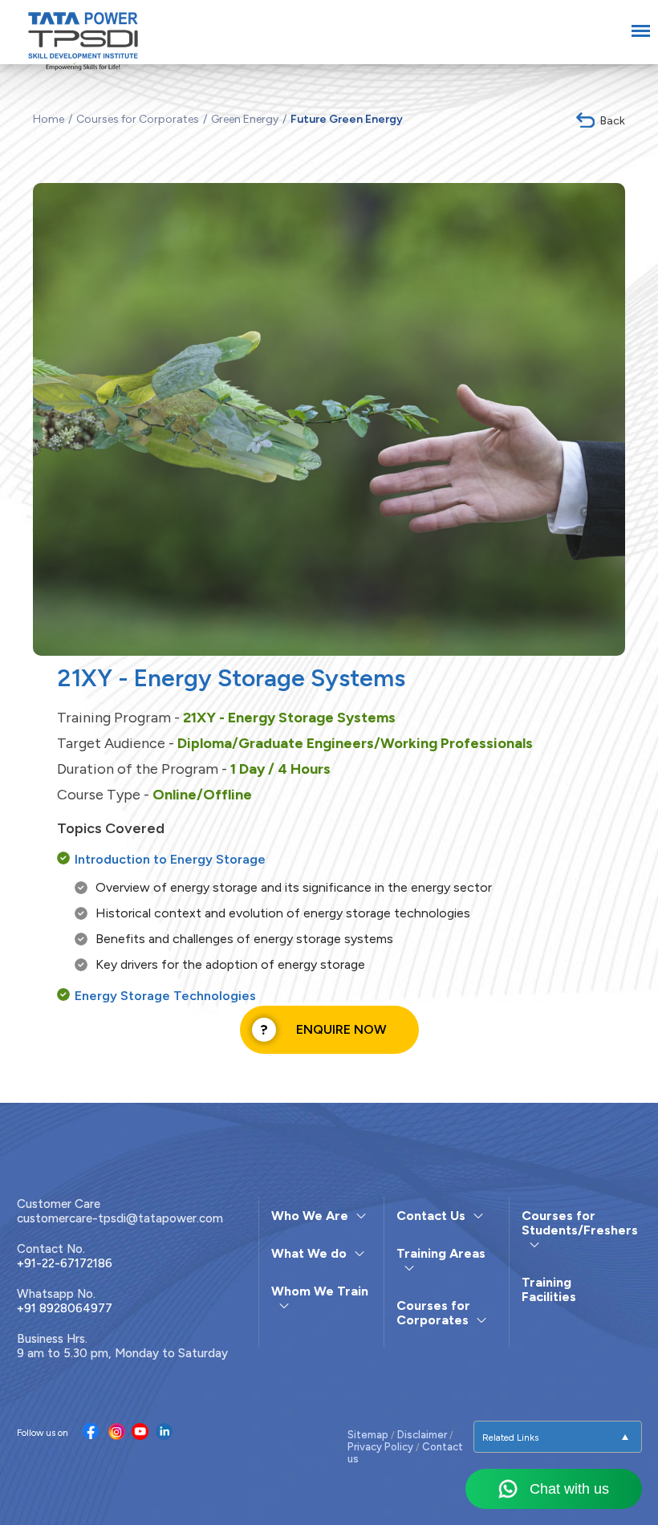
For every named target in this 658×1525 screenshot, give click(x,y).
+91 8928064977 (64, 1308)
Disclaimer (422, 1435)
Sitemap (367, 1435)
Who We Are (309, 1215)
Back (612, 121)
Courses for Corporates (137, 119)
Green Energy (244, 119)
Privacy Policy (380, 1447)
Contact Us (430, 1215)
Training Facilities (549, 1289)
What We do (309, 1253)
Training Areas (440, 1253)
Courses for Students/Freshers (580, 1223)
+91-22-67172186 (64, 1263)
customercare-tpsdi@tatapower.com (120, 1218)
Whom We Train (319, 1291)
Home (48, 119)
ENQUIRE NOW (341, 1029)
